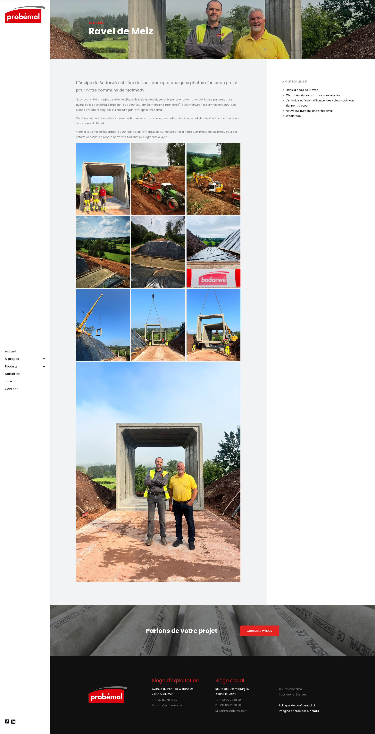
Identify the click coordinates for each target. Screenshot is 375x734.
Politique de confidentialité (297, 705)
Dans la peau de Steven (302, 90)
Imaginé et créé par (299, 711)
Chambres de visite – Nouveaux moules (313, 95)
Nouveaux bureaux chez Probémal (309, 111)
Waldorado (293, 116)
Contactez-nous (259, 630)
